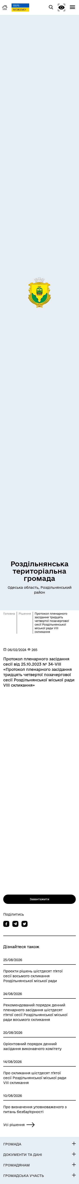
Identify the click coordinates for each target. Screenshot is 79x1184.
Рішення (25, 613)
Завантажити (39, 899)
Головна (9, 613)
